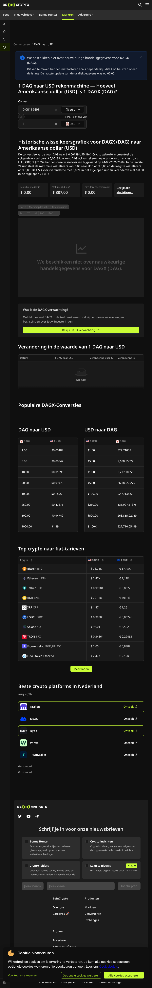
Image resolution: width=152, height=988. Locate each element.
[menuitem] (5, 24)
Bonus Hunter (48, 14)
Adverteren (85, 14)
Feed (6, 14)
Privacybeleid (68, 982)
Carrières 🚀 (61, 914)
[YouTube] (28, 817)
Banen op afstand (64, 946)
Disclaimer (88, 982)
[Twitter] (19, 817)
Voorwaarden (48, 982)
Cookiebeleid (108, 966)
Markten (68, 14)
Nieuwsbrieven (24, 14)
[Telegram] (37, 817)
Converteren (21, 44)
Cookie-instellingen (110, 982)
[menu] (5, 35)
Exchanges (92, 920)
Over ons (59, 907)
